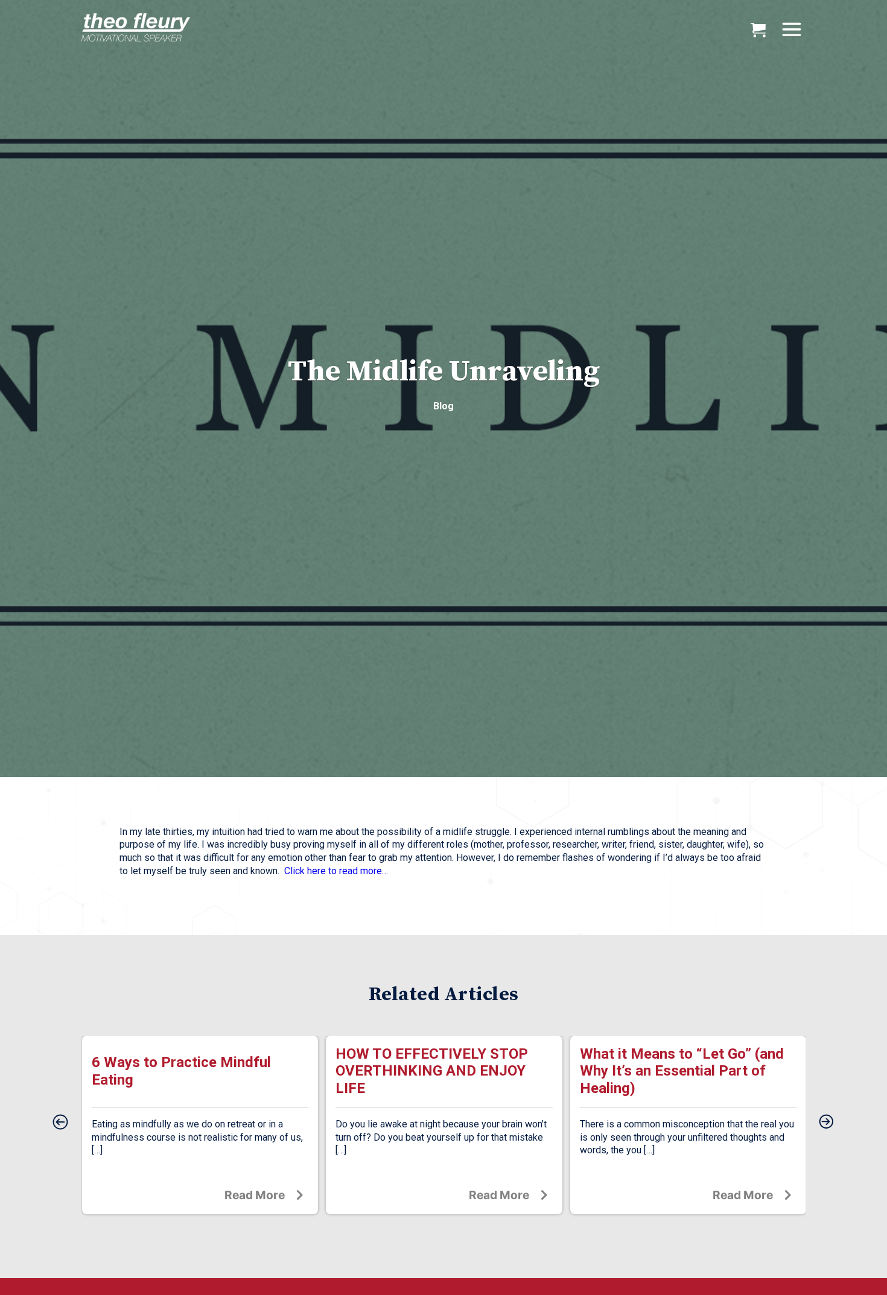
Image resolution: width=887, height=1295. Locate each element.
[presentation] (60, 1123)
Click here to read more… (336, 871)
